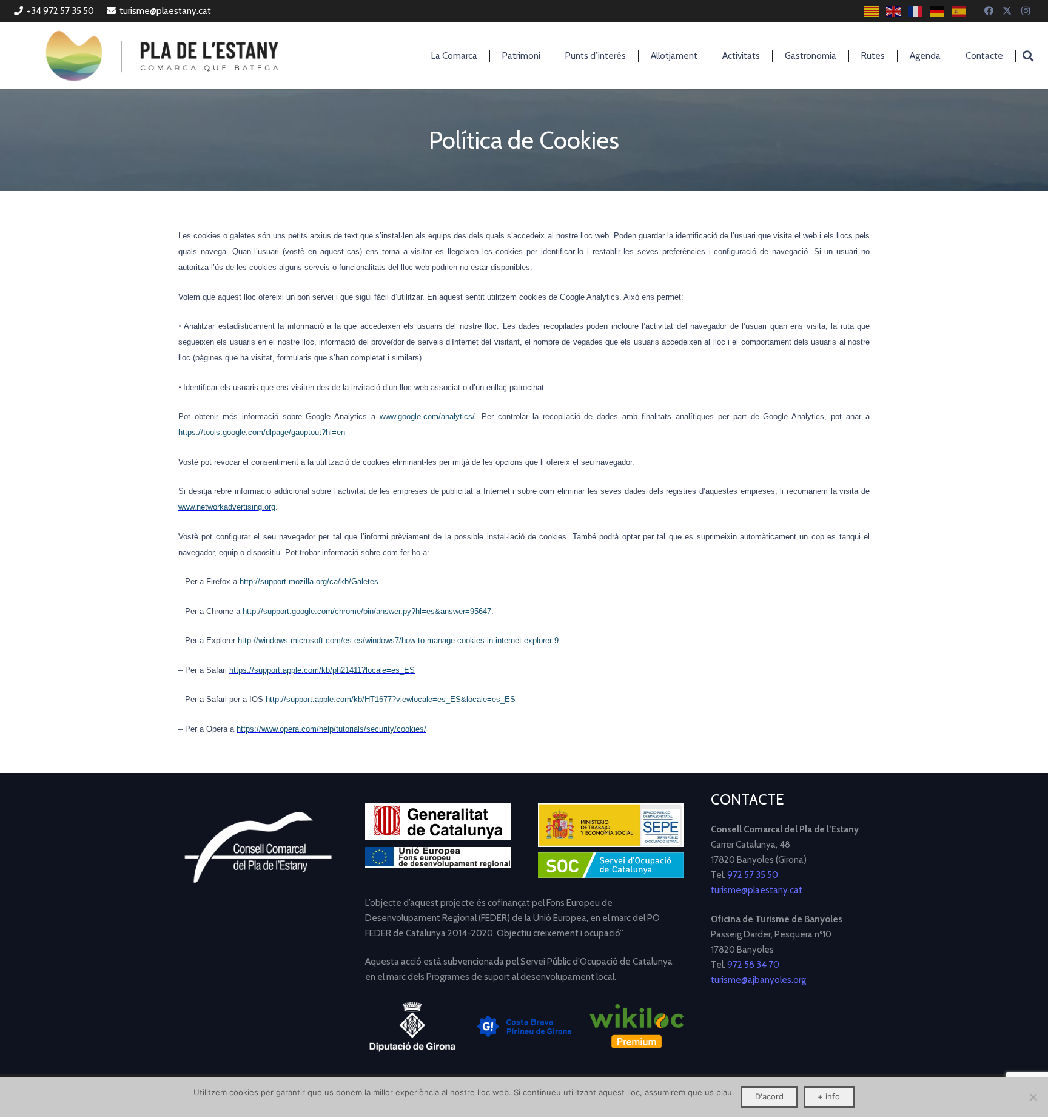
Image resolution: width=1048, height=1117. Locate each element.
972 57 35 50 (752, 874)
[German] (938, 11)
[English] (894, 11)
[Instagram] (1025, 11)
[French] (916, 11)
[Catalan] (872, 11)
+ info (829, 1096)
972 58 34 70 (753, 964)
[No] (1033, 1097)
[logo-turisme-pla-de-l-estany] (162, 56)
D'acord (769, 1096)
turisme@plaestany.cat (756, 890)
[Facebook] (989, 11)
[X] (1007, 11)
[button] (1028, 56)
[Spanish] (959, 11)
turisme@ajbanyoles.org (758, 979)
